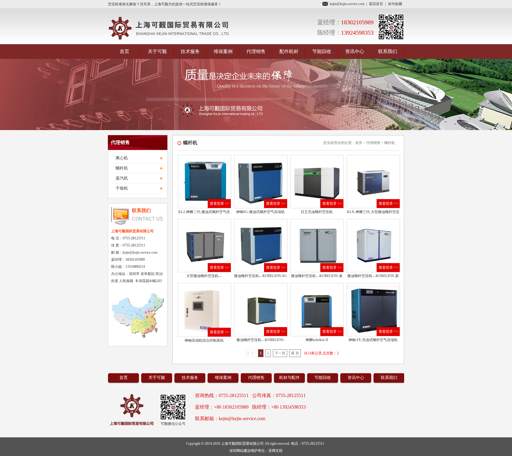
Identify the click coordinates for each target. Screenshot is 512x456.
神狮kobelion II (316, 340)
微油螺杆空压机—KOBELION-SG (260, 276)
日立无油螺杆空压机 (317, 212)
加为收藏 (395, 4)
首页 (124, 51)
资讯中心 (354, 51)
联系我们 (387, 51)
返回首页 (376, 4)
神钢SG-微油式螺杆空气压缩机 (260, 212)
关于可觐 (157, 51)
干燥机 (122, 188)
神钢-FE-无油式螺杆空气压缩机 (373, 340)
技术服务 (190, 51)
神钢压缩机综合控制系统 (204, 340)
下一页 (280, 353)
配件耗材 (288, 51)
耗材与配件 (289, 377)
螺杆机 (122, 168)
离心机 (122, 158)
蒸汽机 (122, 178)
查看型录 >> (219, 203)
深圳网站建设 (240, 451)
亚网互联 (275, 451)
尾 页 (295, 353)
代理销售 (256, 51)
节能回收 (321, 51)
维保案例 (223, 51)
